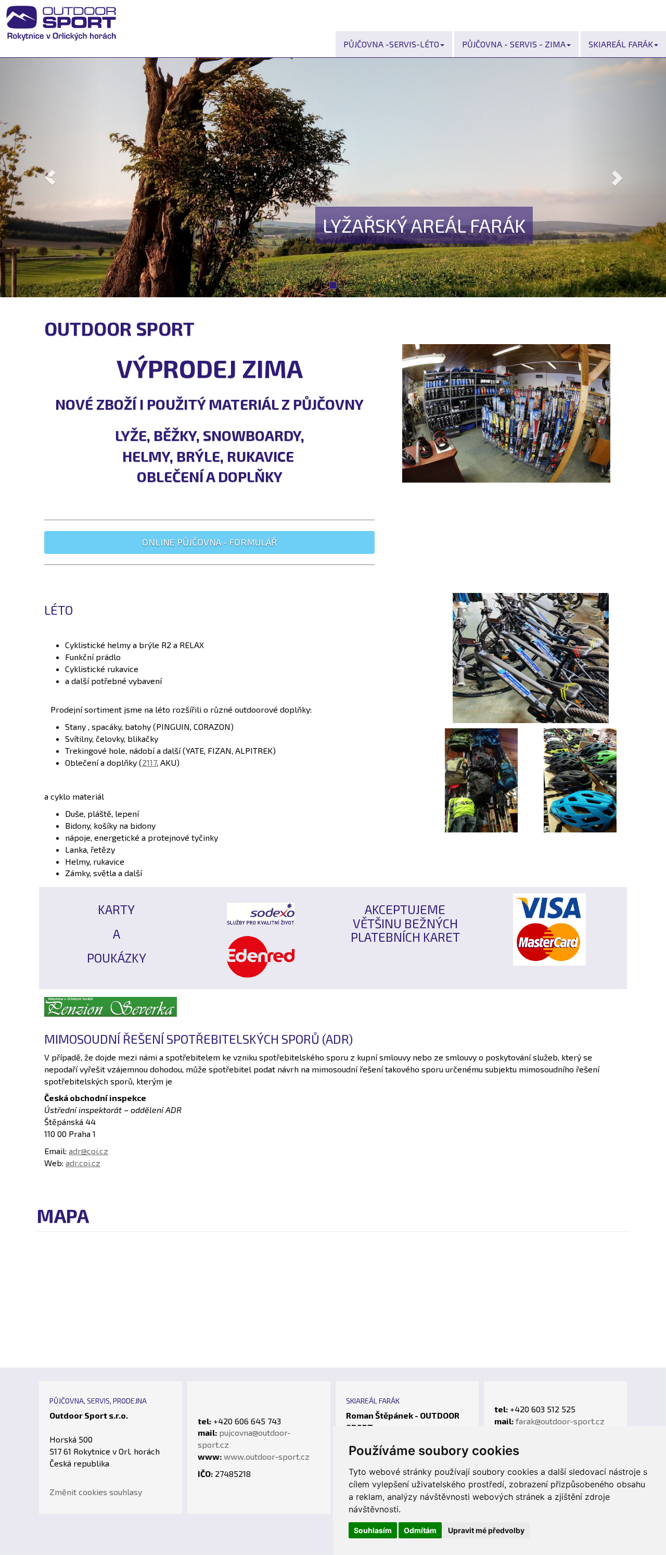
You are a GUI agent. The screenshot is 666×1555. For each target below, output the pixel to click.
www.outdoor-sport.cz (267, 1456)
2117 (149, 762)
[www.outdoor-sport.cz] (580, 779)
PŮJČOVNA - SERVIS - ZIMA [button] (514, 44)
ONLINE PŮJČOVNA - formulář (209, 542)
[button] (50, 177)
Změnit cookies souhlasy (95, 1492)
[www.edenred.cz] (261, 955)
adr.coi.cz (83, 1163)
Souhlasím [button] (373, 1530)
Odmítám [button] (420, 1530)
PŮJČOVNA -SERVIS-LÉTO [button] (391, 44)
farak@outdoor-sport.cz (560, 1421)
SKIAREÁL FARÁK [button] (620, 44)
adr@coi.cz (88, 1151)
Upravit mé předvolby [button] (486, 1530)
